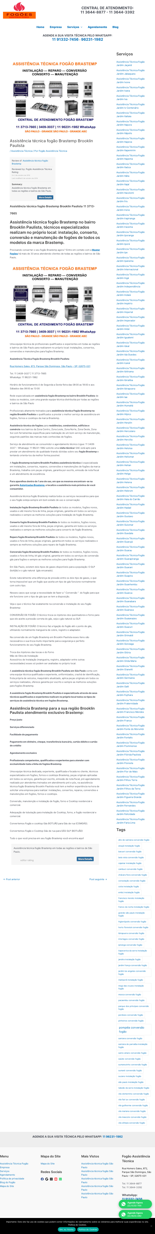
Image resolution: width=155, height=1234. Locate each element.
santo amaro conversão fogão (132, 1053)
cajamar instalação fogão (130, 863)
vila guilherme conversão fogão (133, 1105)
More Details (45, 197)
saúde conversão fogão (129, 1059)
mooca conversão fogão (129, 994)
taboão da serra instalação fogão (133, 1088)
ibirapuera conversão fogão (131, 933)
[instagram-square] (52, 1179)
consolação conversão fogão (131, 881)
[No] (151, 1225)
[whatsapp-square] (61, 1179)
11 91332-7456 (65, 39)
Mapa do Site (7, 1186)
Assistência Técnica (21, 150)
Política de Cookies (88, 1229)
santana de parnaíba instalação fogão (132, 1045)
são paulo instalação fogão (130, 1082)
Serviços (4, 1171)
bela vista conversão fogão (131, 857)
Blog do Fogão (7, 1182)
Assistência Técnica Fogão (14, 1163)
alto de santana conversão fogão (133, 840)
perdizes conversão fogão (130, 1015)
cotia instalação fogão (128, 886)
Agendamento (7, 1174)
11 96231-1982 (113, 1136)
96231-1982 (92, 39)
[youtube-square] (56, 1179)
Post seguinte (98, 879)
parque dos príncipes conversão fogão (133, 1007)
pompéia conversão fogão (131, 1029)
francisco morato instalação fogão (131, 899)
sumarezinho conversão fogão (132, 1064)
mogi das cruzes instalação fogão (131, 987)
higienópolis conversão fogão (132, 921)
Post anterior (11, 879)
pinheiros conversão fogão (131, 1020)
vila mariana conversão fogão (132, 1111)
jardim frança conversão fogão (132, 965)
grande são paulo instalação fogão (131, 914)
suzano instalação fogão (129, 1076)
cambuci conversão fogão (130, 869)
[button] (80, 27)
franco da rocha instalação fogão (133, 907)
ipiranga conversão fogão (130, 945)
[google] (47, 1179)
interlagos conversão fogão (131, 939)
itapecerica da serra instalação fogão (132, 952)
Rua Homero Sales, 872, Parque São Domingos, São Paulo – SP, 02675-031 (50, 366)
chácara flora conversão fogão (132, 875)
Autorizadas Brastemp (32, 485)
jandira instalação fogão (129, 959)
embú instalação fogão (129, 892)
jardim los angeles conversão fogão (132, 972)
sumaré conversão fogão (130, 1070)
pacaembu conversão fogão (131, 1000)
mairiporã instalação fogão (130, 980)
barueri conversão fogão (130, 851)
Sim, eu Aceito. (66, 1229)
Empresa (4, 1167)
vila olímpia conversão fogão (131, 1123)
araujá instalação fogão (129, 846)
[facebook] (43, 1179)
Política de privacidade (12, 1178)
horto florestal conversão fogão (133, 927)
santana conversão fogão (130, 1038)
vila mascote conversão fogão (132, 1117)
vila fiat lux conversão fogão (131, 1099)
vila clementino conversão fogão (133, 1094)
